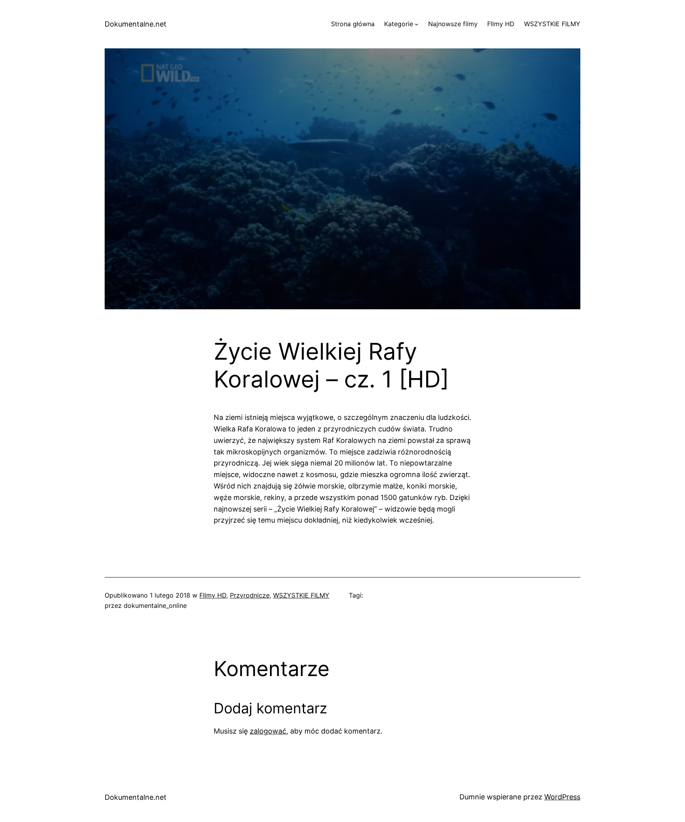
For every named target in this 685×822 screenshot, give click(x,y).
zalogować (268, 731)
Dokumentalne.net (135, 24)
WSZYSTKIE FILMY (301, 595)
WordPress (562, 797)
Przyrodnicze (250, 595)
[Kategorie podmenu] (417, 24)
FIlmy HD (212, 595)
